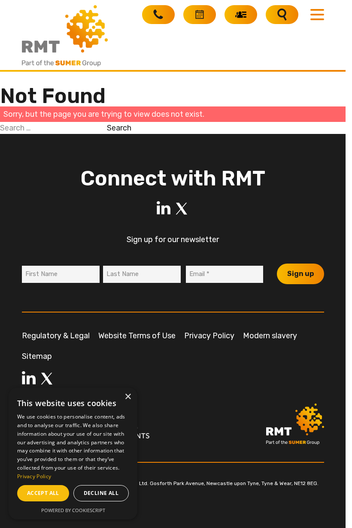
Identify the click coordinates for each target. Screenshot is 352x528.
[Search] (282, 14)
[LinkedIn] (163, 208)
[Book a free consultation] (199, 14)
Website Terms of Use (137, 335)
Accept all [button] (43, 493)
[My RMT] (241, 14)
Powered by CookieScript (73, 510)
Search (119, 128)
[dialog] (73, 453)
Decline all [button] (101, 493)
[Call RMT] (158, 14)
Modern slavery (270, 335)
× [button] (127, 397)
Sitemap (37, 356)
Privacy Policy (209, 335)
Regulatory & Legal (56, 335)
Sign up (300, 274)
